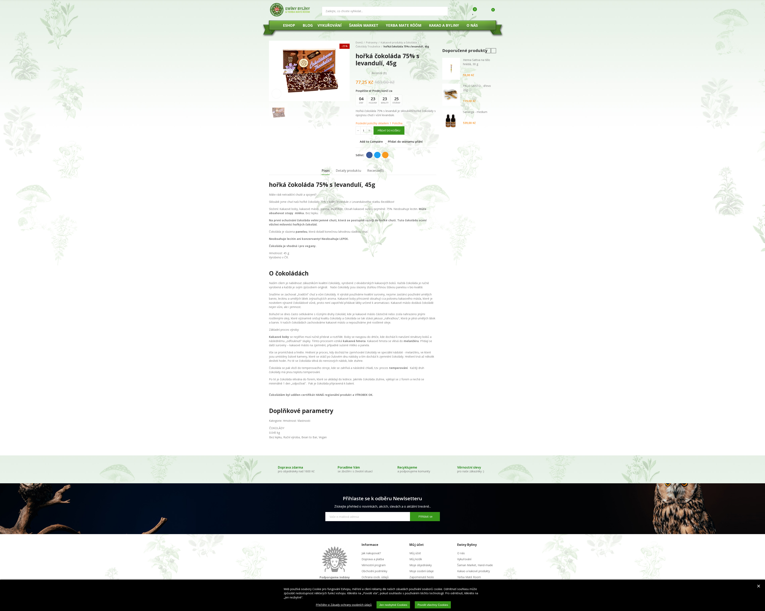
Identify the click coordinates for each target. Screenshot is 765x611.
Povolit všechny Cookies (433, 604)
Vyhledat (441, 11)
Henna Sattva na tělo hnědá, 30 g (476, 62)
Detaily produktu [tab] (348, 170)
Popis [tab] (326, 170)
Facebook (369, 155)
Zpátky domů (434, 45)
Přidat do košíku (389, 130)
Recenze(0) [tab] (375, 170)
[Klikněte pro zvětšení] (276, 93)
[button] (488, 50)
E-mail (385, 155)
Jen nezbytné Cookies (393, 604)
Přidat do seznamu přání (405, 141)
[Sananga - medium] (451, 121)
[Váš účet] (481, 12)
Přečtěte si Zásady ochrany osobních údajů (344, 605)
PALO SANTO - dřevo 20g (477, 88)
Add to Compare (371, 141)
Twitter (377, 155)
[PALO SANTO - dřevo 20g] (451, 95)
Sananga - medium (475, 112)
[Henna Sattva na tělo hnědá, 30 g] (451, 69)
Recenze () (379, 73)
